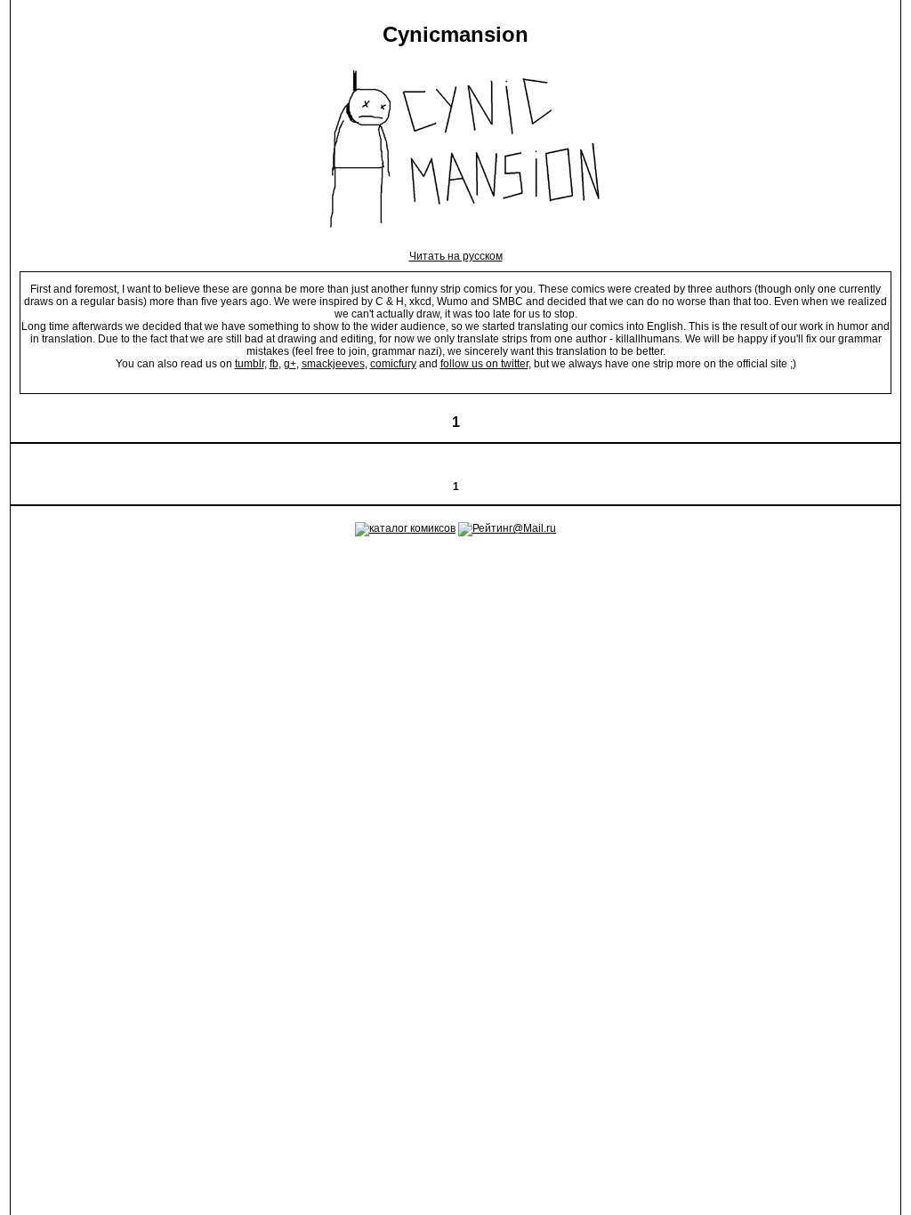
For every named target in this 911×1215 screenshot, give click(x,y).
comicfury (393, 364)
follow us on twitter (484, 364)
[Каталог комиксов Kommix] (405, 528)
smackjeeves (333, 364)
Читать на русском (456, 256)
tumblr (249, 364)
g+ (290, 364)
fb (274, 364)
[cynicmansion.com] (456, 243)
